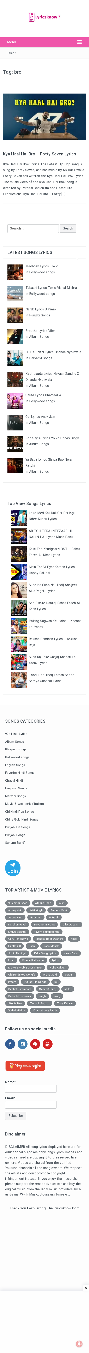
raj (56, 981)
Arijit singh (36, 910)
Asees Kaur (15, 917)
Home (10, 52)
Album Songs (14, 742)
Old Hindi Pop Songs (19, 811)
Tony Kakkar (65, 1003)
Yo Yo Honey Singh (45, 1010)
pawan (69, 974)
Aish (61, 903)
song (57, 996)
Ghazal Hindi (14, 780)
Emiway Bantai (17, 931)
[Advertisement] (44, 1264)
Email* (10, 1098)
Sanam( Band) (15, 843)
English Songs (15, 765)
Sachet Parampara (19, 989)
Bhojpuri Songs (15, 749)
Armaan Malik (59, 910)
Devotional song (44, 924)
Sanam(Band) (48, 989)
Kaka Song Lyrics (45, 953)
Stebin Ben (15, 1003)
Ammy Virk (15, 910)
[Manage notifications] (79, 1344)
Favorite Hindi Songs (20, 773)
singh (42, 996)
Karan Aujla (71, 953)
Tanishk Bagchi (39, 1003)
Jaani (32, 946)
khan (11, 960)
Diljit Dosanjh (71, 924)
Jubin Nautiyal (17, 953)
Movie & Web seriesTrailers (24, 804)
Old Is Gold (50, 974)
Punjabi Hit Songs (17, 827)
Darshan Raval (17, 924)
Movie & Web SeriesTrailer (25, 967)
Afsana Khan (43, 903)
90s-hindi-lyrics (17, 903)
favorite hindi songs (46, 931)
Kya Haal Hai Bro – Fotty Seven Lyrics (39, 153)
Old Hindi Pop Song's (21, 974)
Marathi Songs (15, 796)
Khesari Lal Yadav (33, 960)
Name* (10, 1082)
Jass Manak (51, 946)
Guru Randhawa (18, 938)
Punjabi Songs (15, 835)
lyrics (55, 960)
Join (13, 871)
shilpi (67, 989)
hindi (74, 938)
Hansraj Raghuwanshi (49, 938)
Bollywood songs (17, 757)
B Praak (54, 917)
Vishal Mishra (16, 1010)
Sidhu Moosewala (19, 996)
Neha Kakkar (58, 967)
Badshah (35, 917)
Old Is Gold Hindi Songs (21, 819)
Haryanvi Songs (16, 788)
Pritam (12, 981)
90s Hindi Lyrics (16, 734)
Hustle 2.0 (14, 946)
